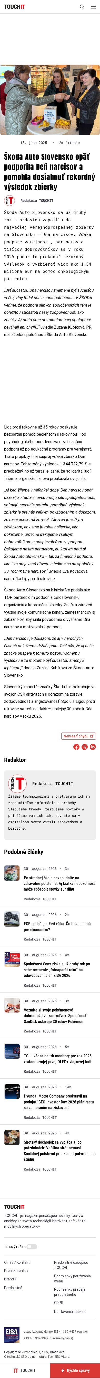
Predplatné (13, 1288)
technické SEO (17, 1357)
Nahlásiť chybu (76, 736)
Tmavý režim (15, 1247)
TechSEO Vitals (58, 1357)
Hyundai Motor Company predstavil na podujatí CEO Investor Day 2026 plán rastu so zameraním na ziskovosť (59, 1102)
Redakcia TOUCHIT (37, 200)
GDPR (58, 1303)
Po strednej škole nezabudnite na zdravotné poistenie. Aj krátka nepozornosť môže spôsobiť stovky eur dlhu (59, 883)
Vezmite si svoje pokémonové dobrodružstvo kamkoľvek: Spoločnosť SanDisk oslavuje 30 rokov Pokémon (55, 1016)
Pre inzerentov (16, 1271)
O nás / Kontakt (17, 1262)
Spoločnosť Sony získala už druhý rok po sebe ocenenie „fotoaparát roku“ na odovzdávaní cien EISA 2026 (57, 970)
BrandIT (10, 1279)
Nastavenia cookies (70, 1312)
